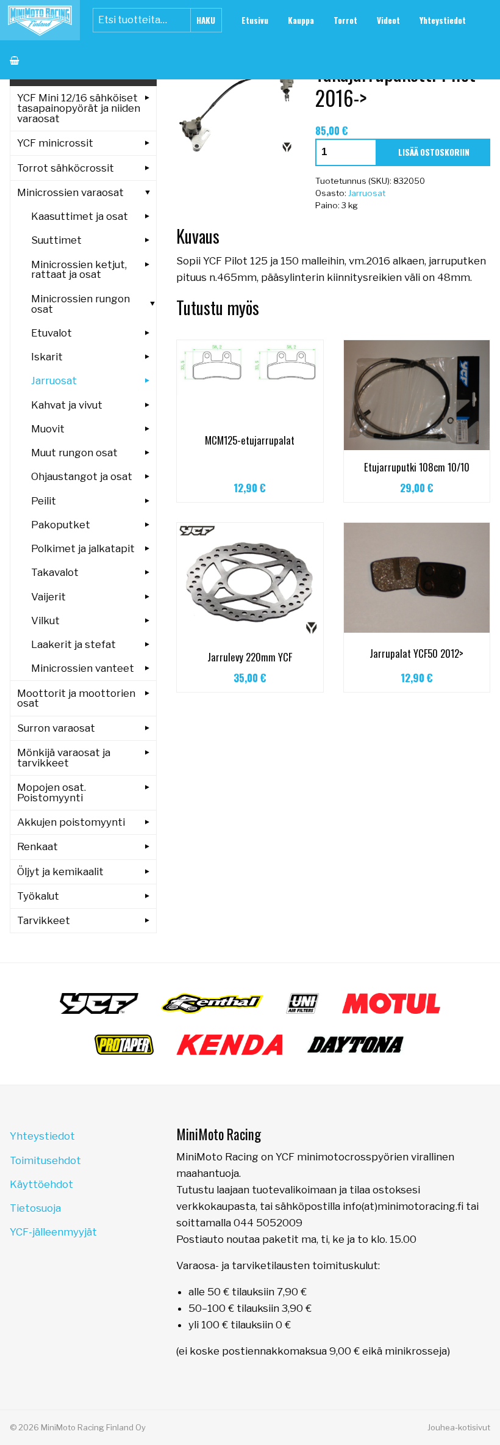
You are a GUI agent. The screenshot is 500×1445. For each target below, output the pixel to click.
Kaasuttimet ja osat (79, 216)
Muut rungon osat (74, 452)
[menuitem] (255, 20)
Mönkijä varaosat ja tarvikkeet (63, 757)
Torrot (345, 20)
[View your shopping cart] (14, 59)
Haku (205, 20)
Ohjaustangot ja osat (81, 476)
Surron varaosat (56, 728)
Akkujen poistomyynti (71, 822)
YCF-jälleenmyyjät (53, 1232)
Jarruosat (366, 193)
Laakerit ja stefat (73, 644)
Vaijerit (48, 597)
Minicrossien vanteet (82, 668)
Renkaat (37, 846)
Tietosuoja (35, 1208)
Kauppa (301, 20)
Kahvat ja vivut (66, 405)
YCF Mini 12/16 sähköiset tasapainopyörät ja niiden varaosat (78, 108)
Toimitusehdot (45, 1160)
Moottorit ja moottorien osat (76, 698)
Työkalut (38, 896)
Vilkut (45, 620)
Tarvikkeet (43, 920)
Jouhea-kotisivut (458, 1427)
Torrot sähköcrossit (65, 168)
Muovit (48, 429)
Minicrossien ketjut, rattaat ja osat (79, 269)
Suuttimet (56, 240)
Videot (388, 20)
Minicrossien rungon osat (80, 304)
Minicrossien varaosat (70, 192)
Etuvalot (51, 333)
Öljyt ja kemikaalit (60, 871)
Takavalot (55, 572)
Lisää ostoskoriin (434, 152)
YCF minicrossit (55, 143)
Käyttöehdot (41, 1184)
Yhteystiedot (443, 20)
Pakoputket (60, 525)
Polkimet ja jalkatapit (83, 548)
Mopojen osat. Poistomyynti (51, 792)
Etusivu (254, 20)
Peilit (43, 501)
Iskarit (47, 357)
